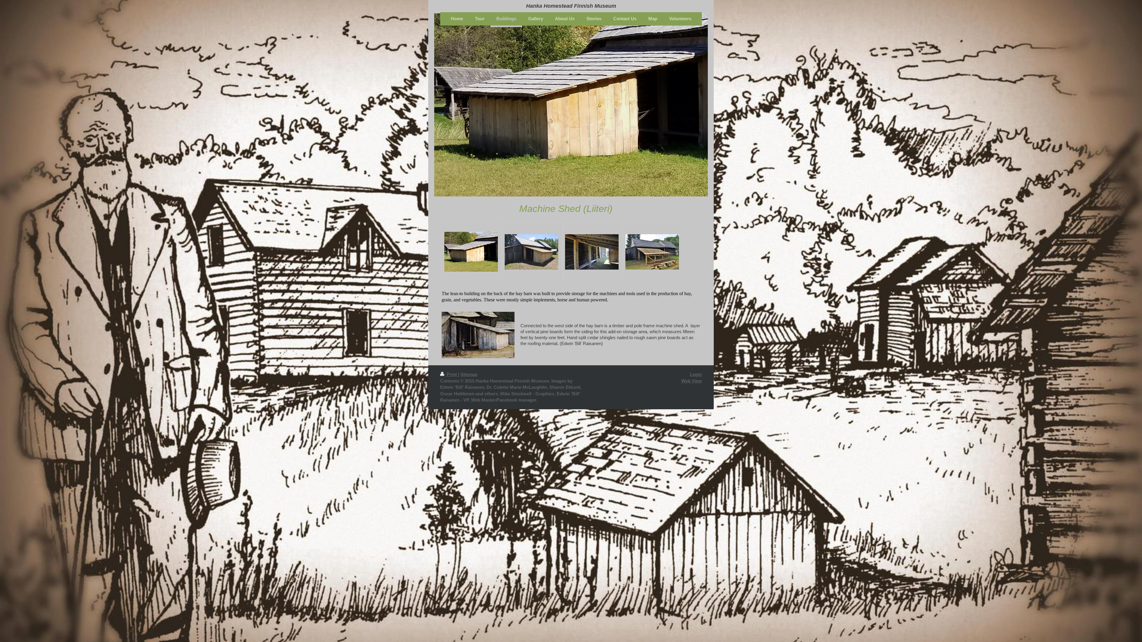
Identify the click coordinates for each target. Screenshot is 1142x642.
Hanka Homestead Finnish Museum (571, 6)
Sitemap (468, 374)
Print (451, 374)
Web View (691, 380)
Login (696, 374)
